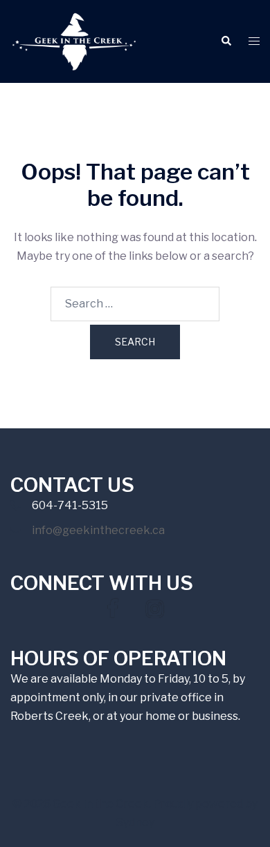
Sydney (135, 822)
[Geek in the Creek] (73, 40)
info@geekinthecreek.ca (98, 530)
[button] (225, 41)
